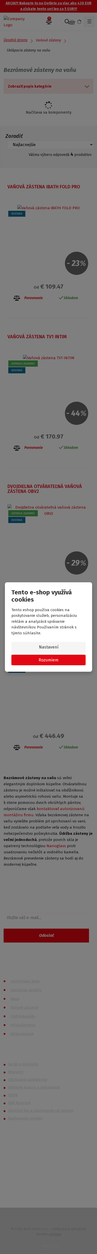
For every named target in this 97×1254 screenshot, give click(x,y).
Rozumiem (48, 660)
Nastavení (48, 647)
